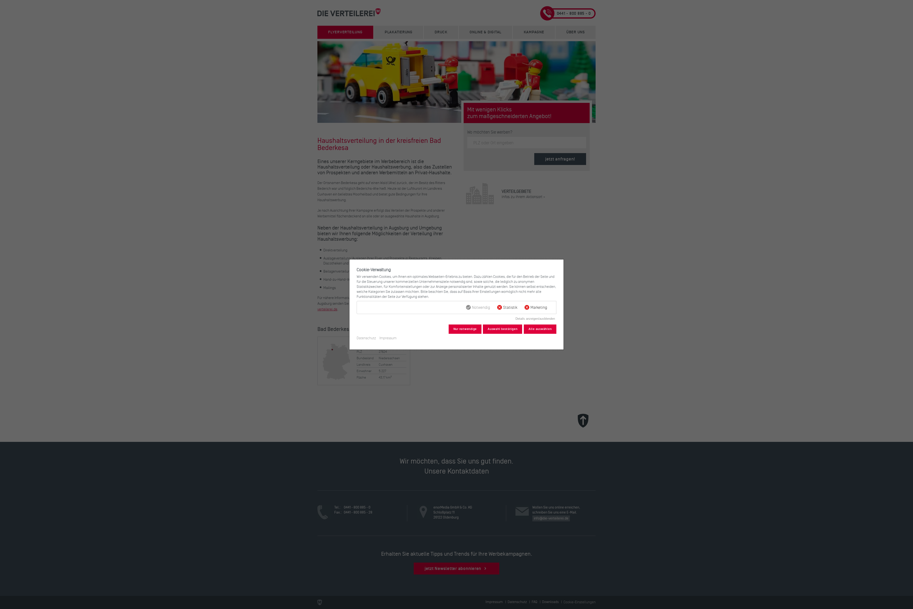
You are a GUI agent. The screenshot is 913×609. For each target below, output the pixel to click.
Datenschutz (366, 338)
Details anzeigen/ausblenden (535, 318)
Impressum (388, 338)
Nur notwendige (465, 329)
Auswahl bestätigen (503, 329)
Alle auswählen (540, 329)
